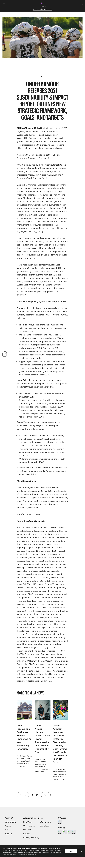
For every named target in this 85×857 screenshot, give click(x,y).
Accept (71, 851)
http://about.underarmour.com (31, 514)
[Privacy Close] (81, 851)
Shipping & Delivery (31, 838)
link (34, 474)
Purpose (8, 826)
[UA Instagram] (60, 832)
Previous (23, 795)
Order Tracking (29, 826)
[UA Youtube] (70, 832)
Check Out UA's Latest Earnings (42, 10)
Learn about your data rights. (28, 854)
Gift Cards (27, 830)
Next (45, 795)
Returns (26, 834)
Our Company (10, 822)
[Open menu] (3, 3)
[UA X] (65, 832)
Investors (8, 834)
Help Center (28, 822)
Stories (7, 830)
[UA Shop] (60, 822)
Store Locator (45, 822)
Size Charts (44, 826)
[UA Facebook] (74, 832)
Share (5, 351)
